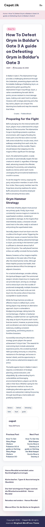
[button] (14, 426)
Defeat (18, 408)
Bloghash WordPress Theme (26, 523)
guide (24, 412)
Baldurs (10, 408)
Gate (9, 412)
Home (5, 13)
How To (11, 29)
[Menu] (41, 5)
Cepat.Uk (11, 5)
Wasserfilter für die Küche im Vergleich (22, 507)
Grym (16, 412)
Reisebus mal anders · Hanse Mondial (21, 500)
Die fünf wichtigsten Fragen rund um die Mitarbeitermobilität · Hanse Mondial (21, 491)
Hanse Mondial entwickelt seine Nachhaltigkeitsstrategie (19, 471)
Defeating (28, 408)
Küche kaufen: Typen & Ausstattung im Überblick (22, 480)
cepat (12, 421)
